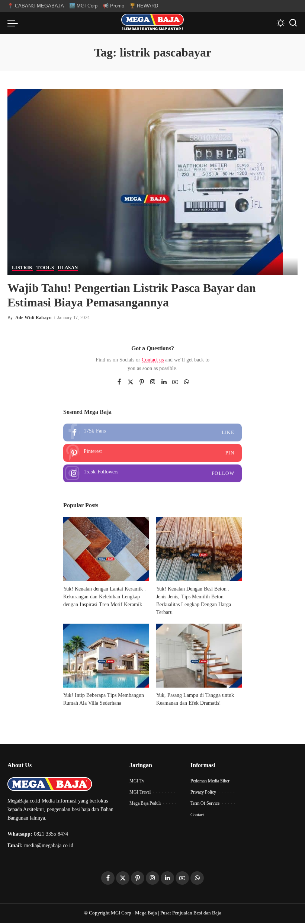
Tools (45, 267)
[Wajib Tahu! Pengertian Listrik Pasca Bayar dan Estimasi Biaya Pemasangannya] (145, 182)
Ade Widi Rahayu (33, 317)
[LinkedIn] (164, 382)
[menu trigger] (14, 23)
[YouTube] (175, 382)
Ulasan (68, 267)
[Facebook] (119, 382)
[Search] (293, 23)
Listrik (22, 267)
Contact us (153, 360)
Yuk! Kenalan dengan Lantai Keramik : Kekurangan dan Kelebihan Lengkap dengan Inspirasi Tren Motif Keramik (104, 596)
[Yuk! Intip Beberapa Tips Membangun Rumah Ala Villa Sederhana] (106, 656)
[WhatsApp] (186, 382)
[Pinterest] (141, 382)
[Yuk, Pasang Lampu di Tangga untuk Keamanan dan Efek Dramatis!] (199, 656)
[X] (130, 382)
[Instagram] (152, 382)
